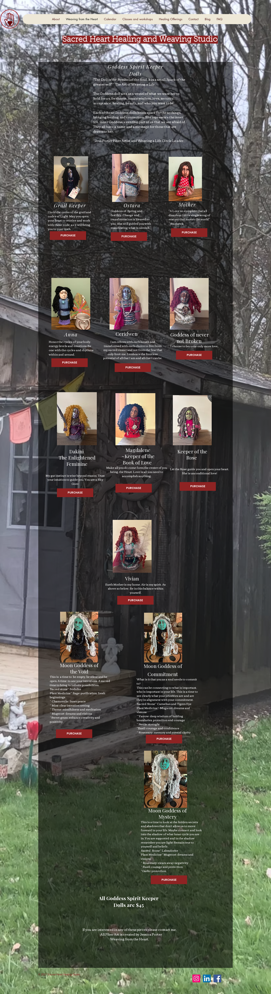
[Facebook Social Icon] (217, 978)
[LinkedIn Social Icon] (207, 978)
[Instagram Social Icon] (196, 978)
